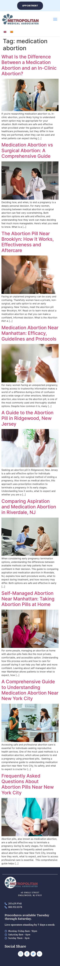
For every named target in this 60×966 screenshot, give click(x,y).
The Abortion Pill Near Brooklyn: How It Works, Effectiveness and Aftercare (27, 242)
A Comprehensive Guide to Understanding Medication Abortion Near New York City (29, 690)
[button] (55, 19)
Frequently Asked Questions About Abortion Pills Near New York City (27, 784)
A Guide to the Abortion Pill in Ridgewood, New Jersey (27, 418)
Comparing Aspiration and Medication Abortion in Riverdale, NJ (28, 506)
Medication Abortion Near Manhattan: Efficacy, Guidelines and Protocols (29, 333)
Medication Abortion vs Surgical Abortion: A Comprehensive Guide (27, 150)
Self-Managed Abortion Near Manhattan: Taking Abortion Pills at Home (27, 598)
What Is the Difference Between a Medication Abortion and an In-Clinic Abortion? (29, 65)
